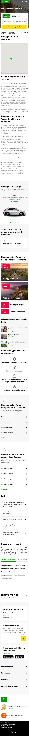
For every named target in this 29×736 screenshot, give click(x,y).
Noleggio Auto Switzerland (13, 32)
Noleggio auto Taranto (7, 568)
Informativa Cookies (6, 727)
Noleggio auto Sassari (7, 571)
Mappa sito (4, 724)
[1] (10, 222)
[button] (11, 59)
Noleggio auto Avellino (7, 578)
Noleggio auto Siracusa (20, 568)
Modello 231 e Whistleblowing (9, 725)
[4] (19, 222)
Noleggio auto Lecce (6, 575)
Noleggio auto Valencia (20, 565)
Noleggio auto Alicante (7, 565)
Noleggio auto (3, 32)
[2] (13, 222)
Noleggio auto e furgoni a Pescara (20, 571)
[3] (16, 222)
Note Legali (11, 724)
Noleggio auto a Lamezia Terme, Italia (20, 575)
